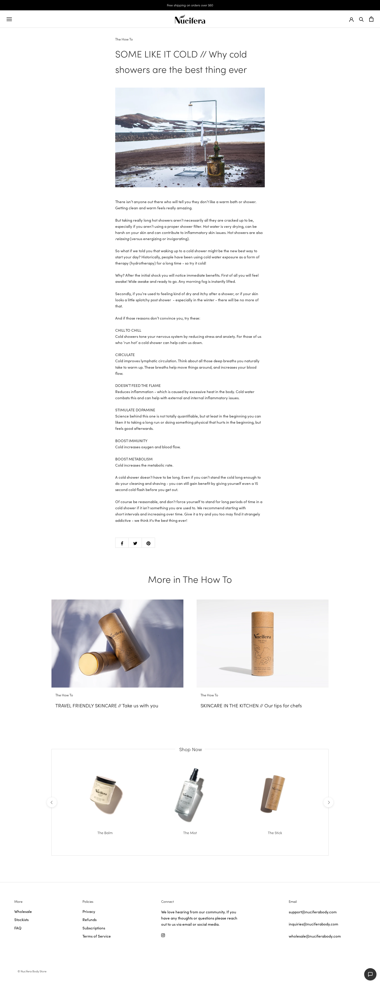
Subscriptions (93, 928)
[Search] (361, 19)
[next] (328, 802)
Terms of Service (96, 936)
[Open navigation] (9, 19)
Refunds (89, 919)
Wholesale (23, 911)
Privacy (88, 911)
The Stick (275, 832)
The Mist (190, 832)
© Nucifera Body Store (32, 971)
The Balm (105, 832)
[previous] (52, 802)
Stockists (21, 919)
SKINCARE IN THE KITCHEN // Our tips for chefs (251, 705)
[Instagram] (163, 935)
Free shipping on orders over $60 (190, 5)
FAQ (18, 928)
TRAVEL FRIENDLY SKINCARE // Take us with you (106, 705)
